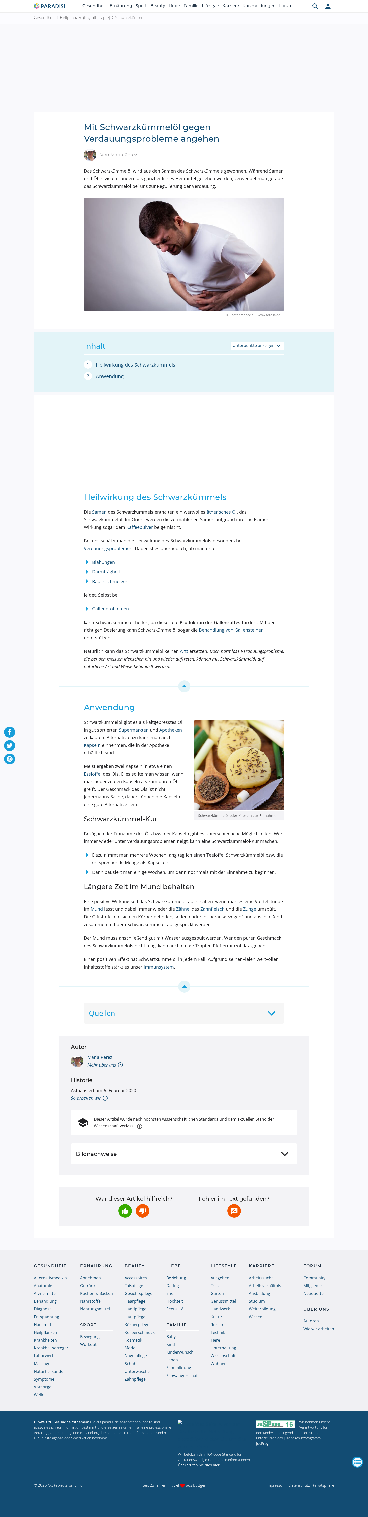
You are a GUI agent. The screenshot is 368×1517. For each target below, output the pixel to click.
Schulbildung (178, 1367)
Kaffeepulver (139, 527)
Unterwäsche (137, 1371)
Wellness (42, 1394)
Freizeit (217, 1285)
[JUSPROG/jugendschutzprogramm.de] (275, 1424)
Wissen (255, 1317)
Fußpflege (134, 1285)
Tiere (215, 1340)
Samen (99, 512)
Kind (170, 1344)
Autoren (311, 1321)
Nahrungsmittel (95, 1309)
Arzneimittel (45, 1293)
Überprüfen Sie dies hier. (199, 1465)
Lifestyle (210, 5)
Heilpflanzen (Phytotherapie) (85, 17)
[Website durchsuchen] (315, 6)
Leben (172, 1360)
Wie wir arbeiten (318, 1329)
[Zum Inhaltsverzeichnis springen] (184, 686)
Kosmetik (133, 1340)
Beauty (157, 5)
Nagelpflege (136, 1355)
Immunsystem (159, 967)
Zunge (249, 909)
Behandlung (45, 1301)
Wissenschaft (223, 1355)
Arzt (184, 651)
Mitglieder (312, 1285)
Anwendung (110, 376)
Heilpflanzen (45, 1332)
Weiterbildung (262, 1309)
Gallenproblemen (110, 609)
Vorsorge (42, 1387)
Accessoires (136, 1278)
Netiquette (313, 1293)
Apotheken (170, 730)
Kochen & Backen (96, 1293)
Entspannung (46, 1317)
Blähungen (103, 562)
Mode (130, 1348)
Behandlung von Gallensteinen (231, 630)
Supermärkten (134, 730)
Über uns (316, 1309)
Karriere (230, 5)
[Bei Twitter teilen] (9, 745)
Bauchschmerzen (110, 581)
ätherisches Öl (222, 512)
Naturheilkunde (48, 1371)
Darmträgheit (106, 572)
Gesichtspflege (138, 1293)
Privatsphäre (323, 1485)
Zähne (182, 909)
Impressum (276, 1485)
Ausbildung (259, 1293)
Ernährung (121, 5)
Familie (190, 5)
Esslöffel (93, 774)
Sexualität (175, 1309)
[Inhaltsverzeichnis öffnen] (357, 1462)
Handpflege (135, 1309)
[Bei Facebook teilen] (9, 732)
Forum (286, 5)
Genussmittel (223, 1301)
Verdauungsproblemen (108, 548)
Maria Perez (99, 1057)
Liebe (174, 5)
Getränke (89, 1285)
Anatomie (43, 1285)
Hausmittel (44, 1324)
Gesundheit (94, 5)
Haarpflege (135, 1301)
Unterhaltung (223, 1348)
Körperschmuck (140, 1332)
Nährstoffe (90, 1301)
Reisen (217, 1324)
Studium (257, 1301)
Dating (172, 1285)
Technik (218, 1332)
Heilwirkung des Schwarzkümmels (135, 364)
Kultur (216, 1317)
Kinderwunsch (180, 1352)
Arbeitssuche (261, 1278)
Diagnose (43, 1309)
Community (314, 1278)
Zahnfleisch (212, 909)
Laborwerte (45, 1355)
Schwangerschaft (182, 1375)
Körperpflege (137, 1324)
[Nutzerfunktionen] (328, 6)
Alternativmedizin (50, 1278)
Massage (42, 1363)
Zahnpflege (135, 1379)
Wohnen (219, 1363)
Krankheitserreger (51, 1348)
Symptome (44, 1379)
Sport (141, 5)
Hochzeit (174, 1301)
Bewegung (90, 1336)
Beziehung (176, 1278)
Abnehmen (90, 1278)
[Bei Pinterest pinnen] (9, 759)
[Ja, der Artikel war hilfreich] (125, 1211)
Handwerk (220, 1309)
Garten (217, 1293)
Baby (171, 1336)
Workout (88, 1344)
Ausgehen (220, 1278)
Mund (97, 909)
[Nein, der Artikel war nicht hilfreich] (142, 1211)
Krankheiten (45, 1340)
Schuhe (132, 1363)
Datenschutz (299, 1485)
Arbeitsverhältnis (265, 1285)
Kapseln (92, 745)
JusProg (262, 1443)
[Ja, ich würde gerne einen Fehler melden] (234, 1211)
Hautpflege (135, 1317)
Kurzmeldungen (259, 5)
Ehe (169, 1293)
